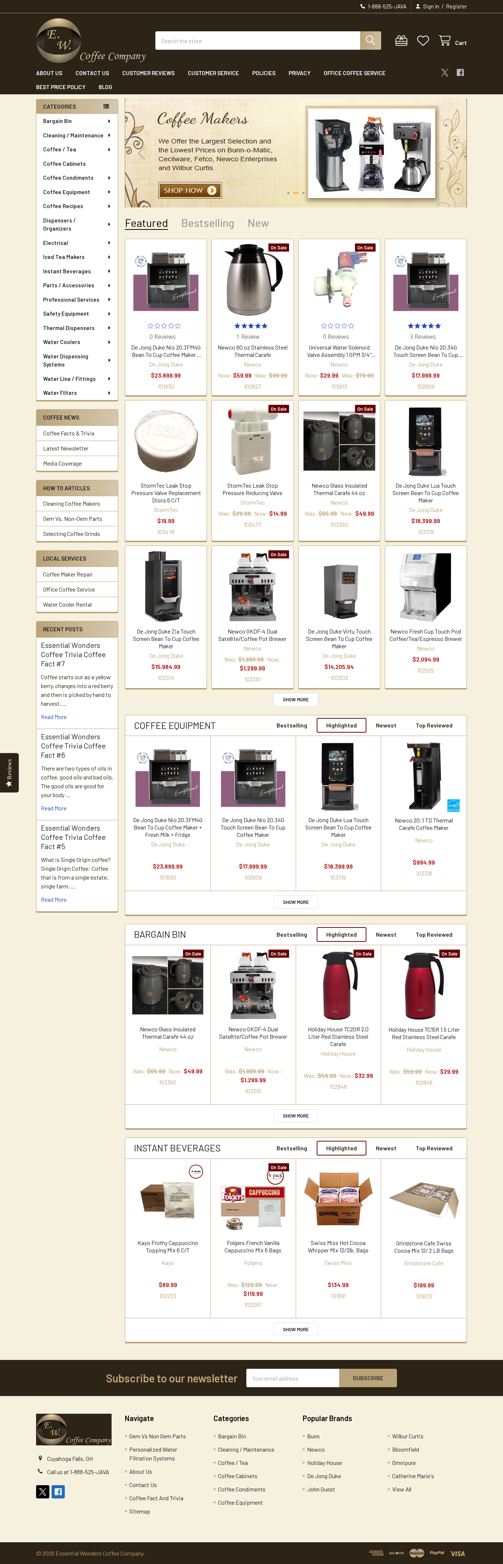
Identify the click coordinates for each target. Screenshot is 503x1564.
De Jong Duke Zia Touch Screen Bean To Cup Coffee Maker (166, 638)
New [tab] (258, 222)
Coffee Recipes (63, 206)
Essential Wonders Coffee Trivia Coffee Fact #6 (73, 745)
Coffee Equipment (66, 192)
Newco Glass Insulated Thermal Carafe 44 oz (339, 489)
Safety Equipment (66, 313)
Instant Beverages (67, 271)
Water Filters (60, 392)
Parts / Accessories (68, 285)
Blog (105, 87)
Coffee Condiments (68, 177)
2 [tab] (296, 193)
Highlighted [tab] (341, 725)
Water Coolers (61, 342)
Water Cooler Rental (67, 604)
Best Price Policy (60, 87)
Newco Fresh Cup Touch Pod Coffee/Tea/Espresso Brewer (426, 635)
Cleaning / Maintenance (73, 135)
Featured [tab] (146, 222)
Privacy (299, 73)
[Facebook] (460, 72)
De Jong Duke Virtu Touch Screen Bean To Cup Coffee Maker (339, 638)
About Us (49, 73)
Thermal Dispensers (69, 328)
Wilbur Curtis (407, 1436)
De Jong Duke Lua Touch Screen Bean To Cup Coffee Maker (426, 493)
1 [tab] (288, 193)
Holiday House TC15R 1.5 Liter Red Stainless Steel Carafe (424, 1033)
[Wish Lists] (424, 40)
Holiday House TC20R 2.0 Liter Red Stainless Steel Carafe (338, 1036)
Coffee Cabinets (64, 163)
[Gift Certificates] (403, 40)
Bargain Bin (57, 121)
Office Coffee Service (355, 73)
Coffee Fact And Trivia (156, 1497)
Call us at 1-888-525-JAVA (78, 1471)
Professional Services (71, 299)
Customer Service (213, 73)
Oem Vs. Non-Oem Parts (72, 518)
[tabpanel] (296, 153)
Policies (263, 73)
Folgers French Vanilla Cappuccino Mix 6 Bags (253, 1246)
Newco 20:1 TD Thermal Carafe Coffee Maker (424, 824)
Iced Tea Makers (64, 256)
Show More (296, 699)
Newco (316, 1449)
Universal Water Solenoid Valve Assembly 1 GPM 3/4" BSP (339, 351)
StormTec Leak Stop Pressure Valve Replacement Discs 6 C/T (166, 493)
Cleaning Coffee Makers (71, 503)
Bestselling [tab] (207, 222)
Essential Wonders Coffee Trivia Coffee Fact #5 (73, 837)
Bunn (313, 1436)
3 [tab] (303, 193)
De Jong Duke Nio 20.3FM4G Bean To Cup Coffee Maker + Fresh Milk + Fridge (166, 351)
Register (456, 6)
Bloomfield (405, 1449)
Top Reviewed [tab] (434, 725)
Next (450, 153)
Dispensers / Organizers (59, 224)
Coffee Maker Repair (68, 574)
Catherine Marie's (413, 1475)
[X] (444, 72)
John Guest (321, 1489)
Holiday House (324, 1462)
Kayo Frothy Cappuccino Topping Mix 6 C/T (168, 1246)
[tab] (175, 725)
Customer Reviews (148, 73)
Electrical (55, 242)
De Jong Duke (324, 1475)
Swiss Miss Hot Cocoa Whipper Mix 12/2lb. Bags (338, 1246)
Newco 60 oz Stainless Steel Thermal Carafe (253, 351)
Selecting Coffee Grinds (71, 533)
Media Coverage (62, 463)
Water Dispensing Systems (65, 360)
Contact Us (92, 73)
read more (54, 716)
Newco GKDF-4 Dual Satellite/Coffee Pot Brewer (252, 635)
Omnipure (404, 1462)
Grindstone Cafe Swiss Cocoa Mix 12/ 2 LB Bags (424, 1246)
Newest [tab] (386, 725)
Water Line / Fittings (69, 378)
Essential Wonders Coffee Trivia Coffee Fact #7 (73, 654)
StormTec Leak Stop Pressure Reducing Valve (252, 489)
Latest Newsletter (65, 448)
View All (401, 1489)
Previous (141, 153)
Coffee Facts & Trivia (68, 432)
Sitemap (139, 1511)
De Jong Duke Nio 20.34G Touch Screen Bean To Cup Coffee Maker (425, 351)
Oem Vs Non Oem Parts (157, 1436)
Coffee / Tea (59, 149)
